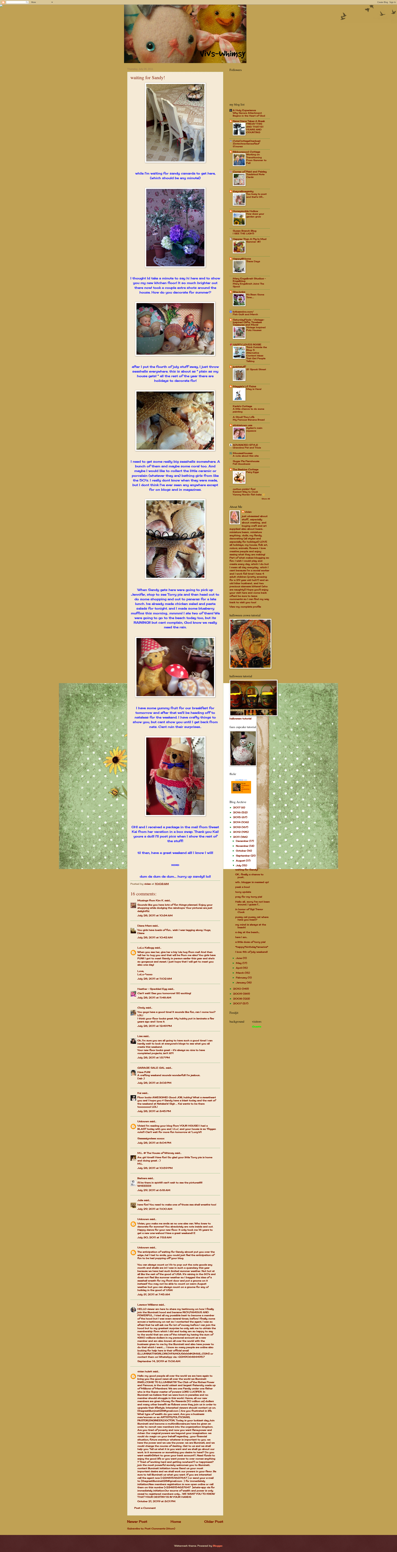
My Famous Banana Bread (249, 419)
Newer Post (137, 1521)
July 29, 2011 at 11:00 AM (154, 1209)
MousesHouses (242, 453)
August (241, 860)
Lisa (140, 1036)
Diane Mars (144, 925)
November (242, 846)
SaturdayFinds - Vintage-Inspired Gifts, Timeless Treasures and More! (248, 322)
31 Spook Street (256, 369)
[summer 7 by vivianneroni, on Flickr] (175, 815)
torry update (243, 892)
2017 (237, 807)
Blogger (217, 1545)
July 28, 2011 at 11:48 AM (154, 997)
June (239, 958)
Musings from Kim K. (150, 900)
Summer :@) (253, 241)
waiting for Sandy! (246, 869)
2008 (238, 998)
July (239, 865)
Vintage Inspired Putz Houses (255, 328)
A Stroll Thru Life (243, 417)
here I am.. (241, 937)
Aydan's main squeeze (254, 429)
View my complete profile (245, 606)
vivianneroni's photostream (245, 788)
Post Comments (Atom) (160, 1528)
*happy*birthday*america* (251, 947)
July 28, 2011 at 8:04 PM (154, 1142)
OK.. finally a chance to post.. (249, 876)
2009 (238, 993)
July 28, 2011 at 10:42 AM (155, 937)
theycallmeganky (243, 191)
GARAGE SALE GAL (151, 1067)
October (241, 850)
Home (176, 1521)
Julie (140, 1200)
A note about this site (246, 455)
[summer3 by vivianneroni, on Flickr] (175, 578)
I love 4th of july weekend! (251, 952)
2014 (237, 822)
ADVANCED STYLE (245, 445)
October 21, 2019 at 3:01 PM (156, 1501)
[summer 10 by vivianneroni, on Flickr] (175, 266)
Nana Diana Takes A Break (249, 121)
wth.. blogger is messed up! (252, 882)
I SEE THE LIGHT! (243, 233)
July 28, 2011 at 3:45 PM (154, 1111)
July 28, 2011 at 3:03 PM (154, 1082)
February (242, 977)
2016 (237, 812)
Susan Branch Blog (244, 230)
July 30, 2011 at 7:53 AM (154, 1237)
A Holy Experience (244, 110)
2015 (237, 817)
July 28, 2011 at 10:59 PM (155, 1168)
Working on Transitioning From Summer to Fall (256, 158)
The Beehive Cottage (245, 469)
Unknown (143, 1121)
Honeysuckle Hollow (245, 211)
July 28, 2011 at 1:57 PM (153, 1057)
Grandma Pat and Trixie (247, 447)
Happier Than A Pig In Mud (249, 239)
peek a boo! (242, 887)
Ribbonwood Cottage (246, 151)
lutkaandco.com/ (243, 311)
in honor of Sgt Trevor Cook (249, 911)
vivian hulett (144, 1371)
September (243, 855)
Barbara (142, 1178)
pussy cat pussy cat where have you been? (251, 918)
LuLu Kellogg (145, 947)
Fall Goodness (241, 463)
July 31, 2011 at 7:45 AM (153, 1294)
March (240, 972)
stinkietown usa (242, 425)
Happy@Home (242, 258)
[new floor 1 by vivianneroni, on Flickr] (175, 161)
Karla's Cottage (242, 406)
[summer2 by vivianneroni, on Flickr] (175, 696)
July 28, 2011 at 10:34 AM (155, 915)
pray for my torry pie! (248, 896)
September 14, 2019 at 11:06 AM (158, 1361)
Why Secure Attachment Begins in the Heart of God (249, 114)
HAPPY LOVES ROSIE (247, 344)
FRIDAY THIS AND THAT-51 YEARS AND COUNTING (254, 128)
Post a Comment (145, 1508)
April (239, 967)
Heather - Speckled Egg (152, 989)
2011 (237, 837)
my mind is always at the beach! (250, 926)
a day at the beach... (247, 932)
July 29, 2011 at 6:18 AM (153, 1190)
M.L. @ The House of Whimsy (155, 1153)
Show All (266, 499)
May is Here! (253, 389)
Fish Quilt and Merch (245, 314)
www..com (241, 780)
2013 (237, 827)
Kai (139, 1093)
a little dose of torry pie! (250, 942)
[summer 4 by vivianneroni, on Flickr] (175, 450)
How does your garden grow (255, 215)
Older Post (213, 1521)
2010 (237, 988)
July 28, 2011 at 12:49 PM (154, 1026)
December (242, 841)
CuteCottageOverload (246, 141)
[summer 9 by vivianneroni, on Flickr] (175, 355)
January (241, 982)
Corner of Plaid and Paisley (250, 171)
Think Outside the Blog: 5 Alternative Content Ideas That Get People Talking (256, 354)
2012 (237, 832)
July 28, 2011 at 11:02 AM (154, 978)
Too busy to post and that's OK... (256, 195)
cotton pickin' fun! (244, 489)
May (239, 963)
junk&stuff (239, 366)
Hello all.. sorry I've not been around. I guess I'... (252, 903)
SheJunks (239, 292)
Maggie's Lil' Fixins (244, 386)
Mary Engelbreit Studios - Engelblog (249, 279)
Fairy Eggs (252, 472)
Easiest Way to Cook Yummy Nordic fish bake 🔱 (249, 493)
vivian (248, 512)
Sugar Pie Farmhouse (246, 461)
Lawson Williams (147, 1304)
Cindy (141, 1007)
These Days (253, 261)
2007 (238, 1003)
